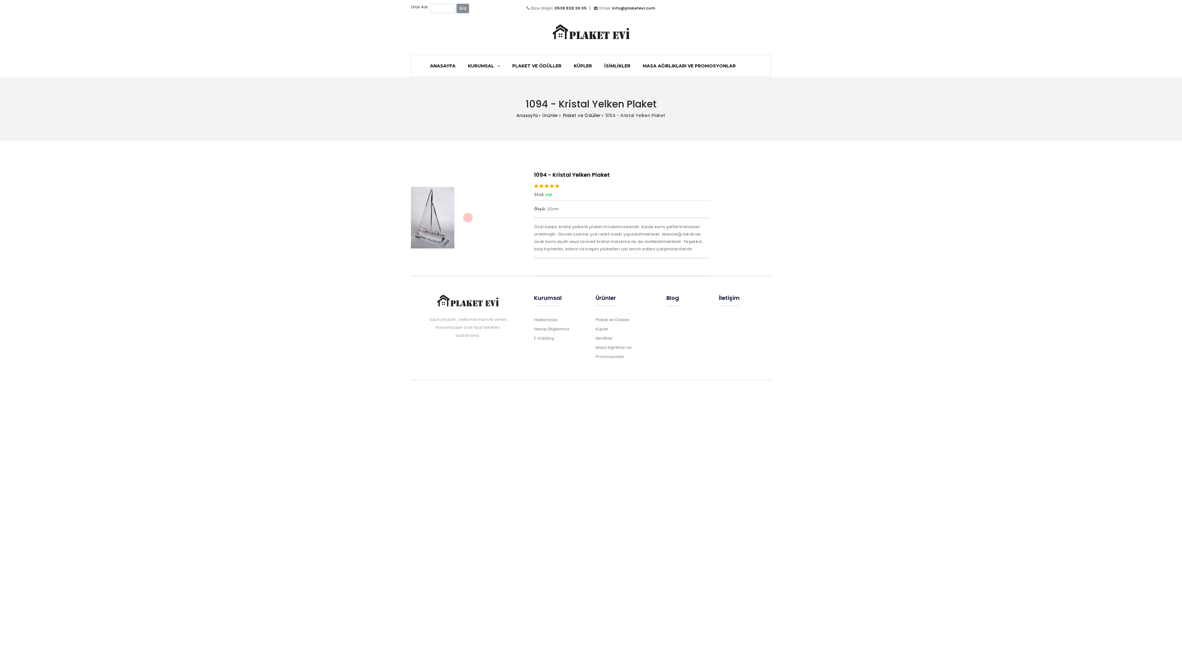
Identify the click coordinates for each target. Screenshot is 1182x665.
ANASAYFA (443, 66)
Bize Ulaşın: (559, 8)
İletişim (729, 298)
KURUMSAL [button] (481, 66)
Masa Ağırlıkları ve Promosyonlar (689, 66)
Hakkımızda (545, 320)
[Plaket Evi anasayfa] (591, 28)
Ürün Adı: (419, 7)
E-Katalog (544, 338)
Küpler (583, 66)
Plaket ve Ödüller (536, 66)
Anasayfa (527, 115)
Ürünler (550, 115)
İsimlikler (617, 66)
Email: (627, 8)
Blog (672, 298)
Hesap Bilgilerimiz (551, 329)
